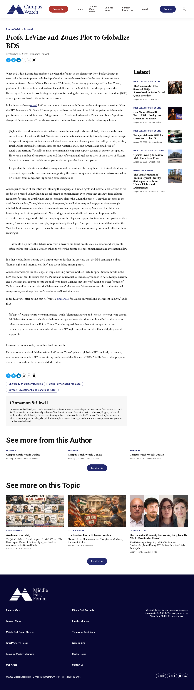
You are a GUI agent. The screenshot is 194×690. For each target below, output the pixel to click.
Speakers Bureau (80, 621)
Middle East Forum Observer (148, 151)
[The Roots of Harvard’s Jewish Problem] (97, 511)
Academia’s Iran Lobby (18, 535)
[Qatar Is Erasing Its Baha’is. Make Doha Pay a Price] (175, 156)
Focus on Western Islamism (20, 654)
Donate (168, 9)
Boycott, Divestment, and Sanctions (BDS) (32, 390)
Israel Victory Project (17, 643)
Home (80, 9)
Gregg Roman (154, 162)
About (145, 9)
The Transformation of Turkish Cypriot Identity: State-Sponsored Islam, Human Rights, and (147, 181)
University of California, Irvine (25, 383)
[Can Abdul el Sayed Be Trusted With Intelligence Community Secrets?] (175, 113)
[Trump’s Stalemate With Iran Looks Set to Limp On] (175, 136)
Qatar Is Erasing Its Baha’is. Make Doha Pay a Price (148, 156)
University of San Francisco (65, 383)
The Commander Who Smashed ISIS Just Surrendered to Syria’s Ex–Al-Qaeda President (149, 90)
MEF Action (11, 665)
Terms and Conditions (83, 632)
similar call (63, 298)
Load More (97, 468)
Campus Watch (13, 29)
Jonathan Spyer (155, 142)
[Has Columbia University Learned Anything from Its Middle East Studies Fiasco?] (159, 511)
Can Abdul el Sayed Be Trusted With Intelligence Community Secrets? (147, 115)
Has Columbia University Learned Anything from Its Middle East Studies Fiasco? (158, 536)
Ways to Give (78, 643)
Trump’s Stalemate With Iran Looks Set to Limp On (148, 136)
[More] (115, 9)
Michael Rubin (155, 122)
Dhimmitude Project (144, 170)
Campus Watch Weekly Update (23, 454)
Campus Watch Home (93, 9)
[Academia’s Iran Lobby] (35, 511)
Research (28, 29)
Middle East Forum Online (147, 82)
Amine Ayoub (154, 99)
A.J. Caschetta (25, 549)
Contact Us (77, 665)
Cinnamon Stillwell (39, 54)
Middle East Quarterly (83, 610)
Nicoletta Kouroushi (157, 191)
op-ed (33, 105)
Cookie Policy (79, 654)
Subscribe (58, 9)
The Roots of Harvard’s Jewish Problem (89, 535)
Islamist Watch (13, 621)
